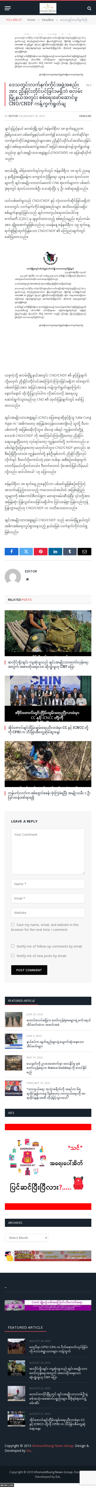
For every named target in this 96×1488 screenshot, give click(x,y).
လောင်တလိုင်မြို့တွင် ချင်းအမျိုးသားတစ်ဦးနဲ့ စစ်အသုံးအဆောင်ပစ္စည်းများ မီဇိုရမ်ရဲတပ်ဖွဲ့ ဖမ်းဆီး (58, 1398)
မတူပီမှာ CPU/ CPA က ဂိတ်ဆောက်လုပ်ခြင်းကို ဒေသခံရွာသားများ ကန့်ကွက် (58, 1349)
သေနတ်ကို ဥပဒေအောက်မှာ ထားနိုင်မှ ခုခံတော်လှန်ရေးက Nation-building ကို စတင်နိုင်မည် (57, 1067)
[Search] (88, 8)
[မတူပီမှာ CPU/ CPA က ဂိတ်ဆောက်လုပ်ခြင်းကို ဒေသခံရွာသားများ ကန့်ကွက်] (16, 1346)
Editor (13, 116)
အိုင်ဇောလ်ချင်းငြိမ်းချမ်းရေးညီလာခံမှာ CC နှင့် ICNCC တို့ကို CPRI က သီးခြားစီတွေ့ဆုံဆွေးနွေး (48, 729)
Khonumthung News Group (52, 1445)
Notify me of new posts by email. (42, 956)
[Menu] (8, 8)
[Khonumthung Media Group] (48, 8)
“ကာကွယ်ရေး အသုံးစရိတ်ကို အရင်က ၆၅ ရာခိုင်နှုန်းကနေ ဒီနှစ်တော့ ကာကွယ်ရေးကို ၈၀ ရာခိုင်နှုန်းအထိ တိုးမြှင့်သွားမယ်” (56, 1093)
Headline (85, 116)
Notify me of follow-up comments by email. (49, 946)
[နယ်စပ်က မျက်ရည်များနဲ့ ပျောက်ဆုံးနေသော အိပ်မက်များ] (13, 1041)
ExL (29, 1450)
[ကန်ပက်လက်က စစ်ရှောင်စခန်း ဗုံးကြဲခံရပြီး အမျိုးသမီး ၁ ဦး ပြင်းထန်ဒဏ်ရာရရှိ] (48, 764)
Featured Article (21, 1001)
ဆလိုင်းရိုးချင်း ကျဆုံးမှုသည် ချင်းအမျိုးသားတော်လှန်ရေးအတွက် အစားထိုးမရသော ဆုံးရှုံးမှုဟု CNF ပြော (48, 664)
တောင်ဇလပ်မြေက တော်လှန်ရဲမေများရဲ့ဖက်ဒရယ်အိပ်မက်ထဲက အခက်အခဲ (59, 1022)
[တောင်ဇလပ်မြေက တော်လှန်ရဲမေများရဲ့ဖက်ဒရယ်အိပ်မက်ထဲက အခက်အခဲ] (13, 1019)
